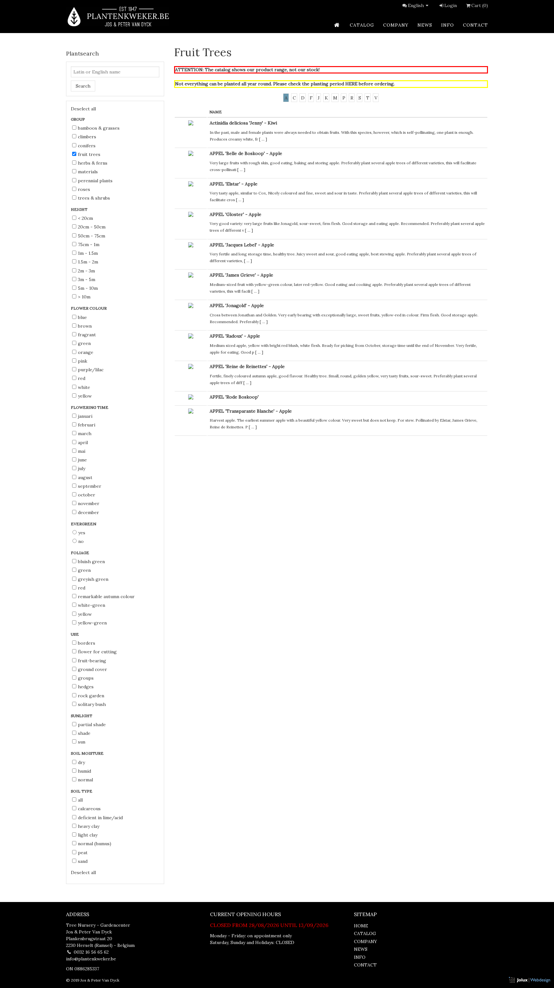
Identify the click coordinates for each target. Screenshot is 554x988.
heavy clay (88, 826)
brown (85, 326)
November (88, 503)
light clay (87, 835)
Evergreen (84, 523)
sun (81, 742)
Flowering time (90, 407)
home (361, 926)
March (84, 433)
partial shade (92, 724)
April (83, 442)
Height (79, 209)
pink (82, 361)
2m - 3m (86, 271)
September (89, 486)
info (447, 25)
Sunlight (82, 715)
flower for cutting (97, 652)
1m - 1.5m (88, 253)
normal (85, 780)
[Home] (117, 16)
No (81, 541)
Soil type (82, 791)
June (82, 460)
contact (475, 25)
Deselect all (83, 109)
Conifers (87, 146)
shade (84, 733)
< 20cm (85, 218)
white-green (91, 605)
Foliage (80, 552)
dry (81, 762)
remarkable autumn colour (106, 596)
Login (450, 5)
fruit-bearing (92, 661)
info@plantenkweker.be (91, 959)
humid (84, 771)
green (84, 343)
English (416, 5)
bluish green (91, 561)
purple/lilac (91, 370)
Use (75, 634)
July (81, 468)
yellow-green (92, 623)
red (81, 378)
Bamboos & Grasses (99, 128)
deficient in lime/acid (100, 817)
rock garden (91, 696)
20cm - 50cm (91, 227)
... (263, 139)
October (86, 495)
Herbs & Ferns (92, 163)
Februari (86, 425)
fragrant (87, 335)
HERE (351, 84)
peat (83, 852)
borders (86, 643)
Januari (85, 416)
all (80, 800)
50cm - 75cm (91, 236)
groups (86, 678)
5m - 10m (88, 288)
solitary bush (92, 704)
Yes (81, 533)
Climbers (87, 137)
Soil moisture (88, 753)
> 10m (84, 297)
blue (82, 317)
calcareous (89, 809)
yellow (85, 396)
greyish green (93, 579)
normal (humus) (94, 843)
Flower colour (89, 308)
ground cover (92, 669)
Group (78, 119)
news (424, 25)
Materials (88, 172)
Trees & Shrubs (94, 198)
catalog (362, 25)
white (84, 387)
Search (83, 86)
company (395, 25)
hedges (86, 687)
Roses (84, 189)
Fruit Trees (89, 154)
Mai (81, 451)
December (88, 512)
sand (83, 861)
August (85, 477)
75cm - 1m (88, 244)
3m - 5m (86, 279)
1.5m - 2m (88, 262)
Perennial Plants (95, 181)
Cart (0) (479, 5)
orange (85, 352)
